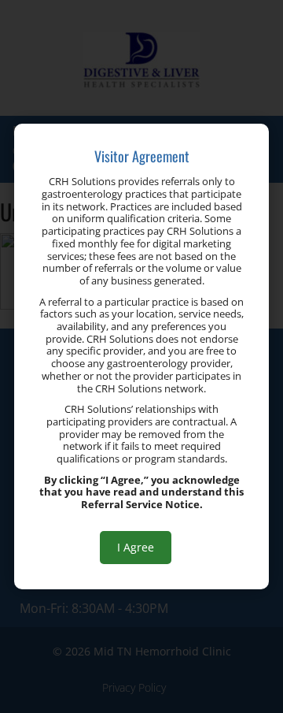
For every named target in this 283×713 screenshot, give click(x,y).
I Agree (135, 547)
